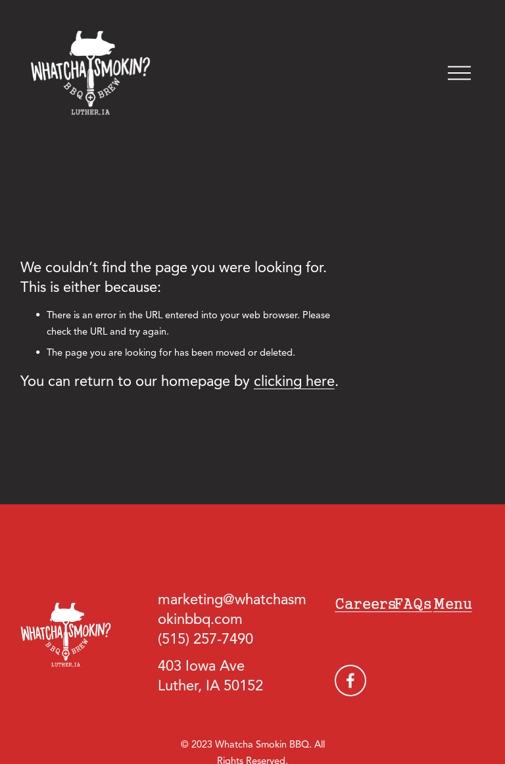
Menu (452, 603)
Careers (366, 603)
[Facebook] (350, 680)
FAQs (413, 603)
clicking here (294, 382)
